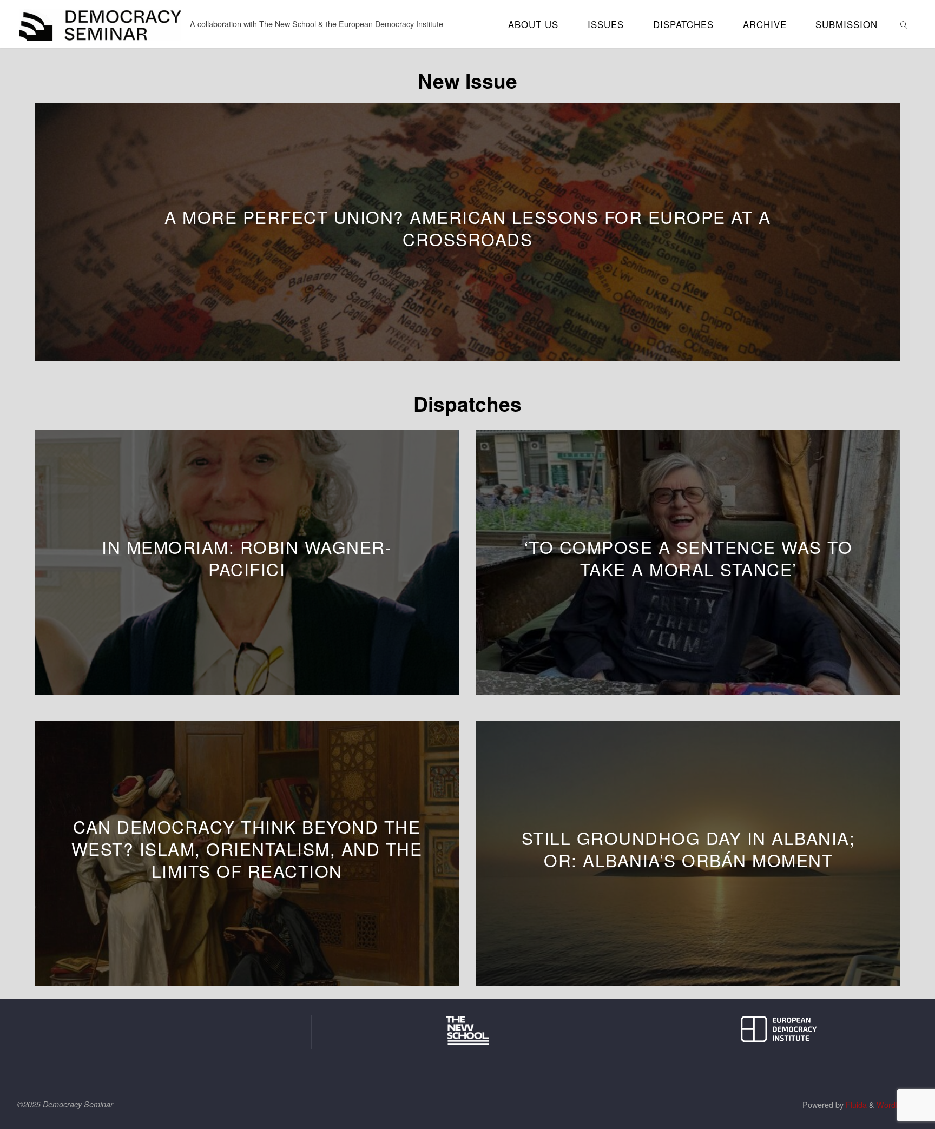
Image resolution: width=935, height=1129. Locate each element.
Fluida (855, 1104)
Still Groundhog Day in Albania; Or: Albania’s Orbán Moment (688, 849)
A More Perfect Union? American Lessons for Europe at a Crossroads (467, 227)
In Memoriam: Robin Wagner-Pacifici (247, 557)
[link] (904, 24)
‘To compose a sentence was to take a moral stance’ (688, 557)
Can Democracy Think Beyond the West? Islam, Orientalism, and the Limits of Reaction (247, 848)
